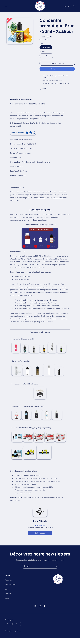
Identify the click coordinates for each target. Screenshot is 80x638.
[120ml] (37, 375)
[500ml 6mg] (44, 459)
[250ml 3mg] (28, 442)
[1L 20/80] (47, 419)
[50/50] (16, 353)
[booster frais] (24, 353)
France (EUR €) (12, 624)
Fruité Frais (46, 47)
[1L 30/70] (36, 419)
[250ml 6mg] (39, 442)
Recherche (9, 580)
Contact (8, 594)
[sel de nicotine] (34, 353)
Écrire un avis (40, 533)
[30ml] (59, 375)
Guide (7, 598)
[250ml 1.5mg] (17, 442)
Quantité (42, 51)
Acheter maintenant (57, 69)
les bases (41, 198)
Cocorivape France (16, 631)
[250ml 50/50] (16, 419)
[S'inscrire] (56, 566)
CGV (6, 589)
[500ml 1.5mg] (17, 459)
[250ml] (17, 375)
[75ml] (49, 375)
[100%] (61, 353)
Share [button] (44, 89)
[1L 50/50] (26, 419)
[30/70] (44, 353)
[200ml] (27, 375)
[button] (6, 6)
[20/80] (52, 353)
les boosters (58, 198)
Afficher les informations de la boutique (55, 83)
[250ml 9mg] (49, 442)
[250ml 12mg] (60, 442)
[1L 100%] (57, 419)
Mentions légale (10, 584)
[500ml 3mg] (30, 459)
